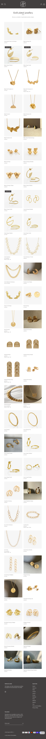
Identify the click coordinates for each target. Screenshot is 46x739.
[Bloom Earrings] (13, 151)
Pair (10, 357)
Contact (34, 691)
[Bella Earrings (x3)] (33, 31)
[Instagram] (34, 734)
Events (34, 695)
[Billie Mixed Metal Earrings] (33, 127)
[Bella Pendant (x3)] (33, 104)
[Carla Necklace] (13, 247)
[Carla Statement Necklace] (13, 272)
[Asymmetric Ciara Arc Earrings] (13, 31)
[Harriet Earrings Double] (33, 344)
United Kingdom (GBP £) (9, 732)
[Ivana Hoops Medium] (33, 443)
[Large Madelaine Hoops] (33, 491)
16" (29, 91)
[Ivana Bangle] (13, 419)
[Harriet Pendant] (33, 394)
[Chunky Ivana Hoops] (33, 272)
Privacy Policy (35, 707)
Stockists (34, 697)
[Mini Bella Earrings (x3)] (33, 588)
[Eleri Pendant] (13, 319)
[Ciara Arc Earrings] (13, 295)
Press (34, 698)
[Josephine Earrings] (13, 491)
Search (34, 686)
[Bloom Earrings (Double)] (33, 151)
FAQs (34, 689)
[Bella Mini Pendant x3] (13, 79)
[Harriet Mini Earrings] (33, 369)
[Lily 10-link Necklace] (13, 514)
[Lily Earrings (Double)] (33, 539)
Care (33, 704)
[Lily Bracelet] (33, 514)
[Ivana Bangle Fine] (33, 419)
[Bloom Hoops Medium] (33, 175)
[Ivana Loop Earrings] (33, 467)
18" (10, 332)
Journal (34, 693)
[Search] (5, 4)
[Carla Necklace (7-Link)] (33, 247)
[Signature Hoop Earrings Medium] (33, 660)
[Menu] (2, 4)
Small (30, 527)
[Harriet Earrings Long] (13, 369)
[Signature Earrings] (13, 660)
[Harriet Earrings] (13, 344)
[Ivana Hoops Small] (13, 467)
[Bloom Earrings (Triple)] (13, 175)
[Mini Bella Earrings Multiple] (13, 612)
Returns (34, 702)
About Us (34, 688)
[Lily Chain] (13, 539)
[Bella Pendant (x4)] (13, 127)
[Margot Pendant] (13, 588)
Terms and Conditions (37, 706)
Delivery (34, 700)
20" (10, 259)
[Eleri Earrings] (33, 295)
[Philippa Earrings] (33, 612)
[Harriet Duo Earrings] (33, 319)
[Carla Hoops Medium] (13, 223)
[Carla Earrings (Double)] (33, 199)
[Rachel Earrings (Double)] (13, 636)
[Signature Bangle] (33, 636)
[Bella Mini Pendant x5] (33, 79)
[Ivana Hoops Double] (13, 443)
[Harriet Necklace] (13, 394)
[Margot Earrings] (33, 564)
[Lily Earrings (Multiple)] (13, 564)
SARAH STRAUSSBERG (12, 735)
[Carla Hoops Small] (33, 223)
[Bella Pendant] (13, 104)
